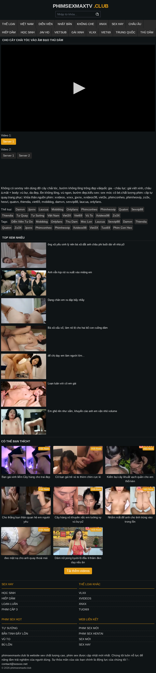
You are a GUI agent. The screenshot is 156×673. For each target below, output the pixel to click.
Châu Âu (135, 24)
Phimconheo (89, 209)
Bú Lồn (7, 644)
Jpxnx (32, 209)
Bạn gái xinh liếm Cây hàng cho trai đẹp (26, 476)
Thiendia (7, 215)
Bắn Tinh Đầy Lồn (15, 633)
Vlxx (82, 593)
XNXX (103, 24)
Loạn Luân (10, 604)
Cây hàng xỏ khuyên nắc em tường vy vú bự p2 (78, 519)
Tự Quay (22, 215)
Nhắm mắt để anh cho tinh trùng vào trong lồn (130, 519)
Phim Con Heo (122, 227)
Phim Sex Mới (89, 628)
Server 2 (24, 155)
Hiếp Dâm (9, 32)
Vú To (89, 215)
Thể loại (8, 24)
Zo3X (116, 215)
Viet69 (106, 32)
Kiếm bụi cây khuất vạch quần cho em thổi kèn (130, 479)
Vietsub (60, 32)
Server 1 (8, 141)
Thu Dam (72, 221)
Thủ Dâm (146, 32)
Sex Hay (118, 24)
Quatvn (123, 209)
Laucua (43, 209)
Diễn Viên (46, 24)
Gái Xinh (78, 32)
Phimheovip (108, 209)
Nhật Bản (65, 24)
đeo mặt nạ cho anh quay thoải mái (25, 558)
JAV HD (44, 32)
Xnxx (82, 604)
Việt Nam (27, 24)
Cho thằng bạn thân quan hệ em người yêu (26, 519)
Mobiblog (57, 209)
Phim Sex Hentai (91, 633)
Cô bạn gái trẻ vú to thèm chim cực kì (78, 476)
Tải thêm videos (78, 571)
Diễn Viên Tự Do (22, 221)
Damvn (20, 209)
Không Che (85, 24)
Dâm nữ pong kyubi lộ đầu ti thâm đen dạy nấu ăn (78, 560)
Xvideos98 (102, 215)
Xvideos (85, 598)
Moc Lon (86, 221)
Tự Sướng (37, 215)
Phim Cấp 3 (10, 609)
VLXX (92, 32)
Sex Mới (85, 639)
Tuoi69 (105, 227)
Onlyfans (72, 209)
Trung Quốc (125, 32)
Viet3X (67, 215)
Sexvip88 (137, 209)
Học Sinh (28, 32)
